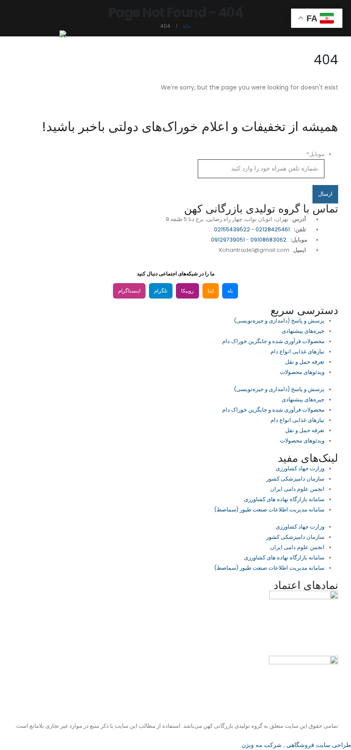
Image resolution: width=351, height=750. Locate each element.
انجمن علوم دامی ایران (297, 489)
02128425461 (273, 229)
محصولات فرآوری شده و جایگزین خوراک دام (273, 341)
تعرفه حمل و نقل (304, 361)
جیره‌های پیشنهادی (303, 331)
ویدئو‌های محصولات (302, 372)
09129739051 (228, 239)
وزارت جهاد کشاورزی (300, 468)
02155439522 (232, 229)
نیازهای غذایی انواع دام (297, 351)
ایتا (211, 291)
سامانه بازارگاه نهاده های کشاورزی (284, 499)
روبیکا (187, 291)
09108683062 (268, 239)
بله (230, 291)
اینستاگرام (129, 291)
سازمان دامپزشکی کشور (295, 478)
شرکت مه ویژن (261, 745)
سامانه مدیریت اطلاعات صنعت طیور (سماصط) (269, 509)
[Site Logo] (45, 38)
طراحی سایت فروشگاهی (318, 745)
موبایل (315, 154)
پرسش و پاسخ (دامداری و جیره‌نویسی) (279, 320)
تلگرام (160, 291)
